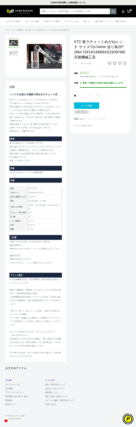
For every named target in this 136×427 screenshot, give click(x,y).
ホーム (7, 30)
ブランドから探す (32, 21)
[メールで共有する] (125, 63)
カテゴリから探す (12, 21)
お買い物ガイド (100, 21)
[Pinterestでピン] (114, 63)
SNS (85, 21)
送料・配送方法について (55, 384)
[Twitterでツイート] (120, 63)
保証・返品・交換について (56, 396)
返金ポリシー (10, 404)
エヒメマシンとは (71, 21)
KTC (75, 63)
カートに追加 (86, 105)
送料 (91, 76)
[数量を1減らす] (83, 96)
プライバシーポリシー (14, 392)
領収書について (51, 392)
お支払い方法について (54, 388)
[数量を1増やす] (99, 96)
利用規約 (9, 400)
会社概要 (9, 388)
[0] (128, 11)
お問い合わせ (120, 21)
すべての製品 (17, 30)
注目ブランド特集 (51, 21)
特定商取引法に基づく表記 (16, 396)
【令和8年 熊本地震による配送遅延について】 (68, 2)
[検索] (113, 11)
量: (75, 95)
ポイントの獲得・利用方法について (60, 400)
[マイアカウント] (123, 11)
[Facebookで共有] (109, 63)
